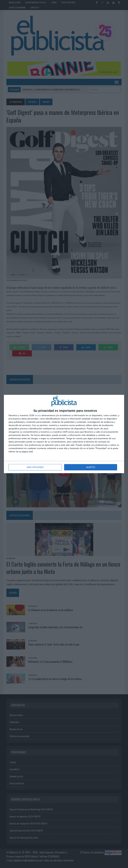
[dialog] (64, 434)
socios (38, 415)
